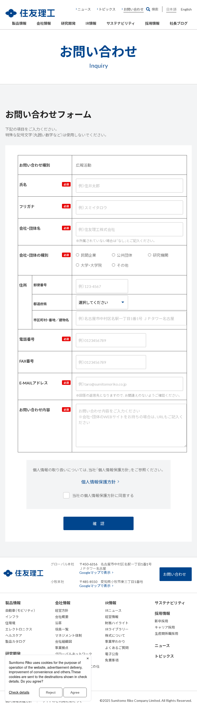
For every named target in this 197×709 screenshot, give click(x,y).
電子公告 (111, 653)
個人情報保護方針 (98, 482)
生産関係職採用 (166, 633)
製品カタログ (15, 641)
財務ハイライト (117, 622)
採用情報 (152, 23)
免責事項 (111, 660)
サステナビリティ (120, 23)
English (186, 9)
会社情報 (44, 23)
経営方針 (61, 610)
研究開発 (68, 23)
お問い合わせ (133, 9)
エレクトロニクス (18, 629)
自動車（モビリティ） (20, 610)
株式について (115, 635)
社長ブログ (179, 23)
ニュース (84, 9)
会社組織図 (63, 641)
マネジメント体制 (68, 635)
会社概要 (61, 616)
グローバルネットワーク (73, 653)
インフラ (12, 616)
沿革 (58, 622)
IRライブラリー (117, 629)
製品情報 (19, 23)
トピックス (107, 9)
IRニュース (113, 610)
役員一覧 (61, 629)
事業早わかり (115, 641)
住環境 (10, 622)
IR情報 (91, 23)
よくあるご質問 (117, 647)
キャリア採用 (165, 627)
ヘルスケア (13, 635)
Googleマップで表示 (95, 572)
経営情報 (111, 616)
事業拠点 (61, 647)
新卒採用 (161, 620)
